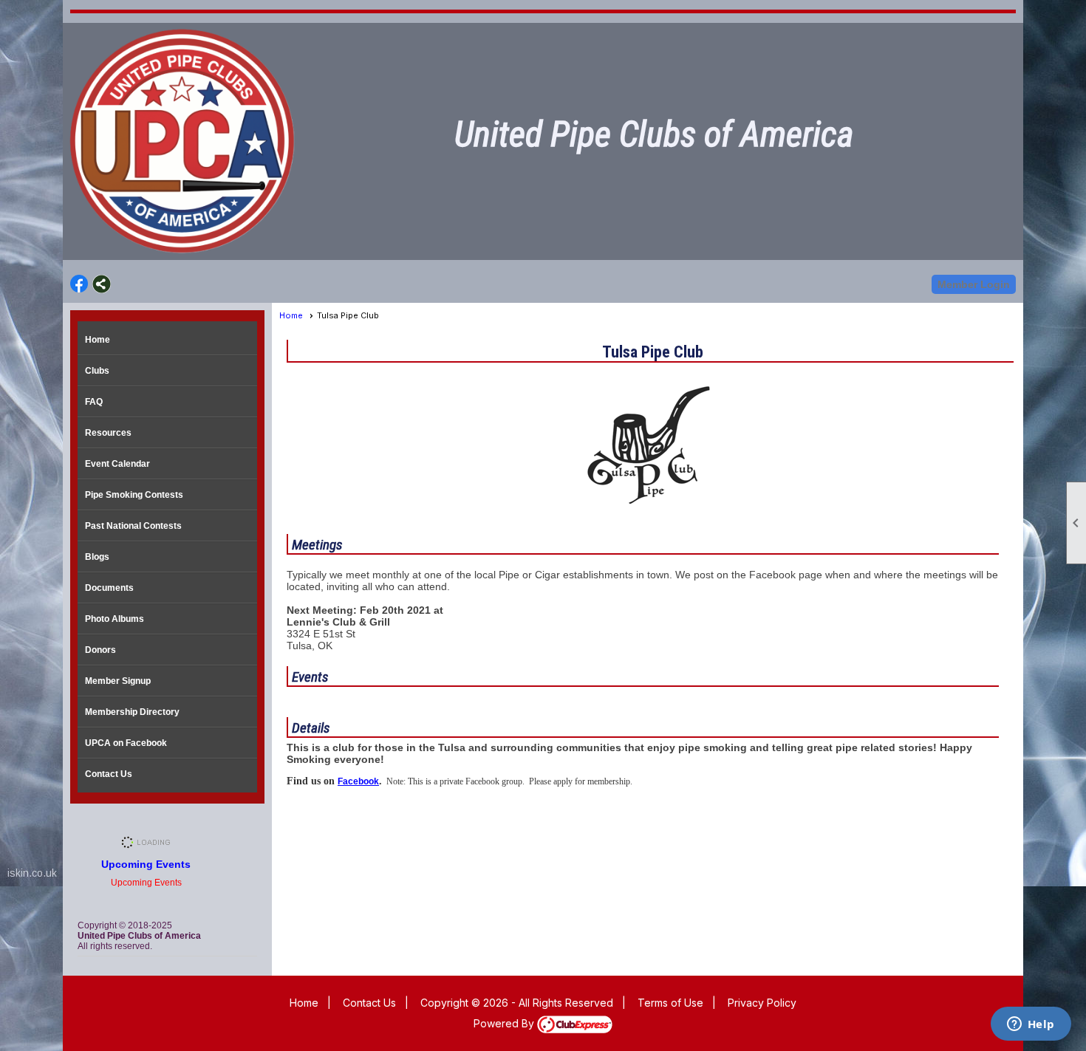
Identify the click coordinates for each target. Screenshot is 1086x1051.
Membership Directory (132, 712)
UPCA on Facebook (126, 743)
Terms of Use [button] (670, 1002)
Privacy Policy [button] (762, 1002)
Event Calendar (117, 464)
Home (97, 340)
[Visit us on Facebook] (79, 284)
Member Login (974, 284)
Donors (100, 650)
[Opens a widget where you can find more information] (1030, 1025)
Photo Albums (114, 619)
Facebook (358, 781)
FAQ (94, 402)
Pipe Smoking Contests (134, 495)
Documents (109, 588)
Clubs (97, 371)
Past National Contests (133, 526)
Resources (108, 433)
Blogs (97, 557)
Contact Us (108, 774)
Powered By (505, 1023)
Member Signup (118, 681)
